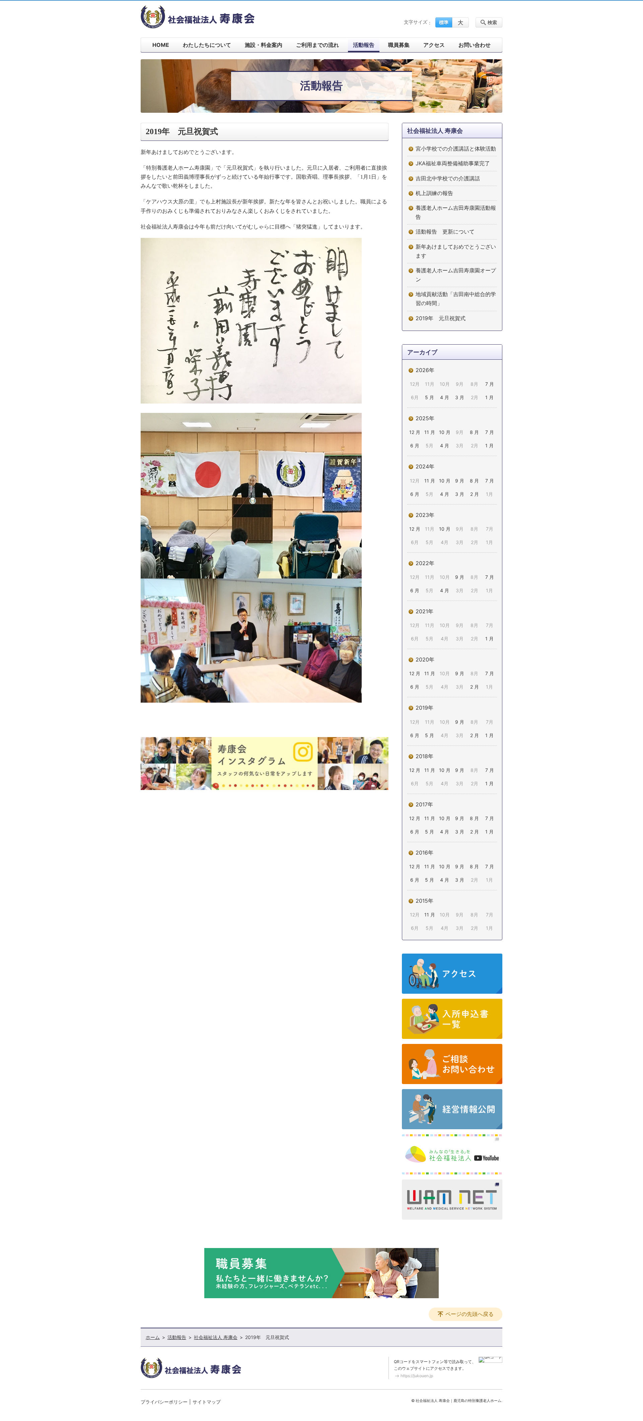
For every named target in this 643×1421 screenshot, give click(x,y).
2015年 (424, 900)
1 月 (489, 397)
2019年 (424, 707)
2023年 (425, 515)
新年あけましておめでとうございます (456, 251)
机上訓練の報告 (434, 193)
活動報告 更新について (445, 231)
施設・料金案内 (263, 44)
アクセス (434, 44)
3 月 (459, 397)
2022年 (425, 563)
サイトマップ (207, 1402)
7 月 (489, 384)
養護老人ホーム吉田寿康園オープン (456, 275)
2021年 (424, 611)
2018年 (424, 756)
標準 (443, 22)
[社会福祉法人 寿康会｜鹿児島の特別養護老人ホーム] (198, 16)
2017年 (424, 804)
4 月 (444, 397)
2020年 (425, 659)
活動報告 (363, 44)
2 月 (474, 494)
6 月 (414, 445)
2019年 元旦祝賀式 (441, 318)
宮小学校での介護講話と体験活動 (456, 148)
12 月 (414, 432)
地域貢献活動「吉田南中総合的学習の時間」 (456, 298)
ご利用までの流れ (317, 44)
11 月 (429, 432)
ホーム (153, 1337)
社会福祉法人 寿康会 (435, 130)
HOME (160, 44)
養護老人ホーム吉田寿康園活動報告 (456, 212)
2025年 (425, 418)
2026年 (425, 370)
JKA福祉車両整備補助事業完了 (453, 163)
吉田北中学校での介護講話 (448, 178)
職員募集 (399, 44)
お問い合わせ (474, 44)
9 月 (459, 480)
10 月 (444, 432)
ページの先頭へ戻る (469, 1314)
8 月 (474, 432)
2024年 (425, 466)
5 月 (429, 397)
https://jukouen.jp (417, 1375)
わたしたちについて (207, 44)
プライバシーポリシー (164, 1402)
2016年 (424, 852)
